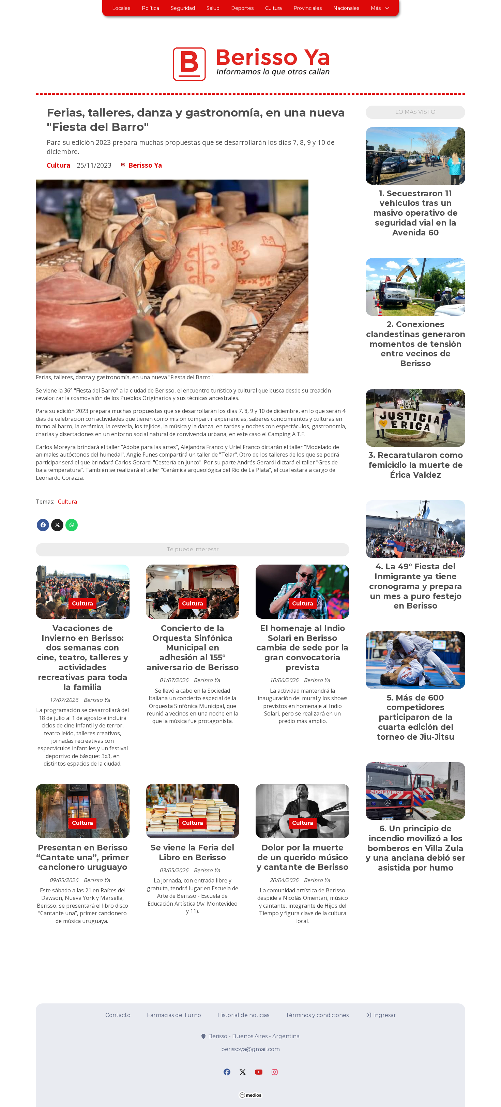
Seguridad (183, 8)
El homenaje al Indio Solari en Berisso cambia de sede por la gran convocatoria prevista (302, 648)
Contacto (118, 1015)
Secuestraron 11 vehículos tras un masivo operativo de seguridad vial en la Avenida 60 (415, 213)
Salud (213, 8)
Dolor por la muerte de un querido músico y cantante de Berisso (302, 857)
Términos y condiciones (317, 1015)
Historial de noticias (243, 1015)
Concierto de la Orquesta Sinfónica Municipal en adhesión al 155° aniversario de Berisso (193, 648)
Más (376, 8)
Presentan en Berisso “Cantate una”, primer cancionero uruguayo (82, 857)
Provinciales (307, 8)
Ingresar (384, 1015)
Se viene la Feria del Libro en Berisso (192, 852)
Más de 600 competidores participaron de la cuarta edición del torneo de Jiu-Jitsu (415, 717)
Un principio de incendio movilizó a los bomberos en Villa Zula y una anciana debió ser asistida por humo (415, 848)
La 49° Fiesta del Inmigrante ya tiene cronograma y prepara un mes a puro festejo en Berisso (415, 586)
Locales (121, 8)
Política (150, 8)
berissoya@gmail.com (250, 1049)
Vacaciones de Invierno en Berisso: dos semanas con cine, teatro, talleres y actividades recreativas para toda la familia (82, 658)
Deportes (242, 8)
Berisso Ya (145, 165)
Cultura (273, 8)
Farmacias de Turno (174, 1015)
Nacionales (346, 8)
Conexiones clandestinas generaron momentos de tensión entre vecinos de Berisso (415, 344)
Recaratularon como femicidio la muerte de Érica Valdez (415, 465)
